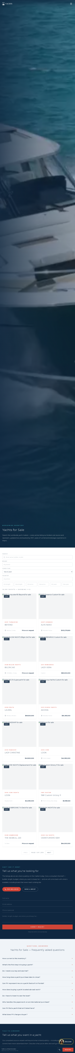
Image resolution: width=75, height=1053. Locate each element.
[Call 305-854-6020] (59, 1050)
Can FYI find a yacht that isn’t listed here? (37, 1008)
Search (5, 554)
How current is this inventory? (37, 958)
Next (49, 852)
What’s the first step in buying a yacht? (37, 965)
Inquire (68, 1049)
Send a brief (30, 889)
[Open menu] (71, 4)
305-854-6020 (13, 889)
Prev (26, 852)
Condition (6, 568)
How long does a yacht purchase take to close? (37, 977)
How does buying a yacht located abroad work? (37, 990)
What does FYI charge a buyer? (37, 1014)
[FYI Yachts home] (7, 4)
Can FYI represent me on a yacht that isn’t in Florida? (37, 983)
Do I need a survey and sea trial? (37, 971)
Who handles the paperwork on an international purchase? (37, 1002)
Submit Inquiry (37, 927)
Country (5, 575)
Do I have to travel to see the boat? (37, 996)
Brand (4, 561)
